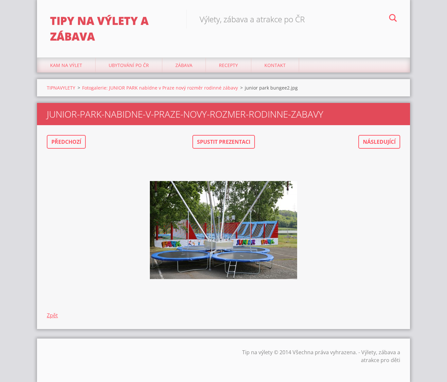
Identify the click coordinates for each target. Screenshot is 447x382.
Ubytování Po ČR (129, 65)
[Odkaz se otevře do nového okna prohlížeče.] (223, 230)
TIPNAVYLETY (61, 88)
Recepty (228, 65)
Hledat (393, 19)
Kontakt (275, 65)
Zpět (52, 315)
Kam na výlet (66, 65)
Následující (379, 141)
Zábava (183, 65)
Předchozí (66, 141)
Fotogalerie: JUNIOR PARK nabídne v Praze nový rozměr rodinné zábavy (160, 88)
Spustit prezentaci (223, 141)
